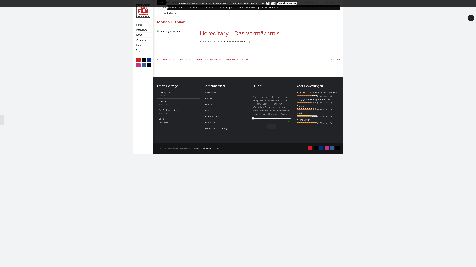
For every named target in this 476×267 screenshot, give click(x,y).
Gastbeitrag (213, 59)
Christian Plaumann (168, 59)
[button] (143, 50)
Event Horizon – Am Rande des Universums (318, 92)
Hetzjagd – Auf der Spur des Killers (313, 99)
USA (233, 59)
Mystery (227, 59)
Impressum (210, 122)
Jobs (207, 110)
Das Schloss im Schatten (170, 110)
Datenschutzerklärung (216, 128)
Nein (273, 3)
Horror (221, 59)
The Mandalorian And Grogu (203, 7)
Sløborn (301, 106)
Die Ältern (163, 101)
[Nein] (473, 3)
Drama (205, 59)
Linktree (209, 104)
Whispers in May (232, 7)
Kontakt (209, 98)
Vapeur (179, 7)
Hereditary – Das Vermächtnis (240, 33)
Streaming (198, 59)
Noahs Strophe (304, 119)
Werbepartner (212, 116)
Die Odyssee (164, 92)
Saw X (299, 113)
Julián (161, 118)
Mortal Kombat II (256, 7)
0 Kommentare (242, 59)
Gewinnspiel (211, 92)
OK (268, 3)
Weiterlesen (335, 59)
